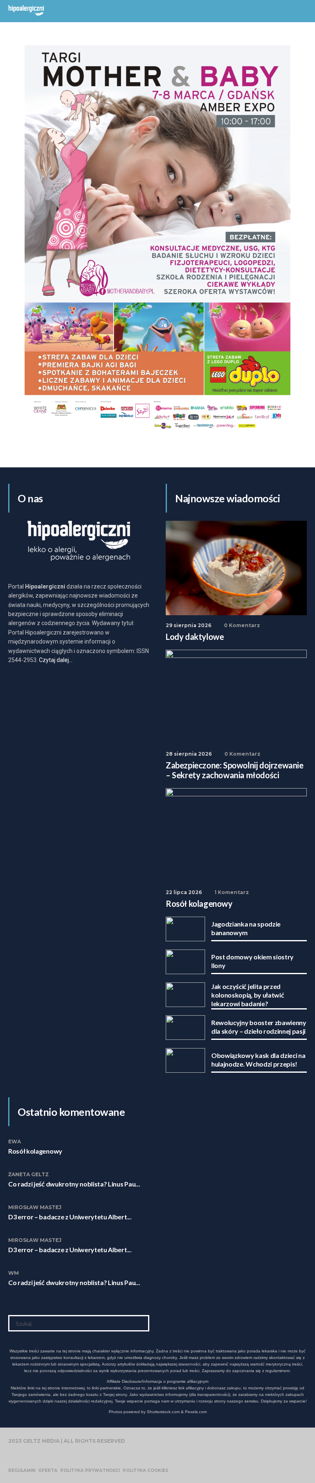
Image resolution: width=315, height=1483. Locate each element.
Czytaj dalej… (56, 660)
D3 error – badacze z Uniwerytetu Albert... (70, 1217)
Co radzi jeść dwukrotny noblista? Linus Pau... (74, 1184)
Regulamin (21, 1471)
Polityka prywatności (90, 1471)
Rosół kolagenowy (35, 1151)
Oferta (47, 1471)
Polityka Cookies (145, 1471)
